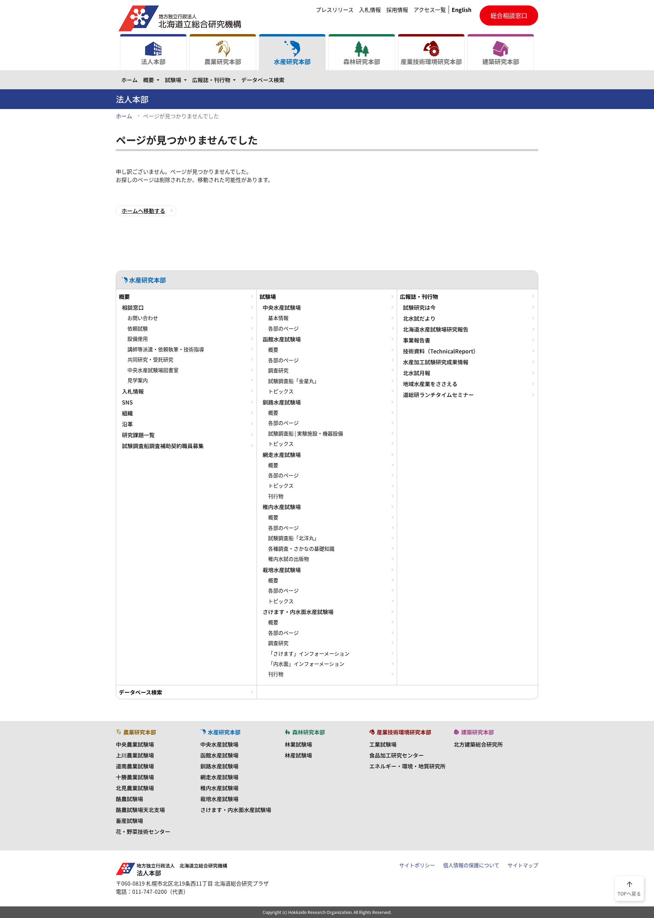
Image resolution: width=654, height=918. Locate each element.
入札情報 (370, 9)
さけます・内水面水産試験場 (298, 612)
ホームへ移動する (143, 210)
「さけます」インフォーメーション (308, 653)
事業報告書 (416, 340)
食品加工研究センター (396, 755)
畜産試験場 (129, 820)
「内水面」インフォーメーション (306, 664)
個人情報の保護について (471, 865)
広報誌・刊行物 (215, 79)
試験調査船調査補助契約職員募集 (163, 446)
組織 (127, 413)
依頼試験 (137, 328)
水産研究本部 (292, 61)
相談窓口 (133, 307)
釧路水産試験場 (282, 402)
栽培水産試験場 (282, 570)
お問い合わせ (142, 318)
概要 (152, 79)
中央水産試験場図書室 (152, 370)
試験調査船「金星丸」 (293, 381)
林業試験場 (298, 744)
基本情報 (278, 318)
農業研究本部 (222, 61)
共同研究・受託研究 (150, 359)
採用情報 (397, 9)
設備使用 (137, 338)
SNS (127, 402)
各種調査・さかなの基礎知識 (301, 548)
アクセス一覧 (430, 9)
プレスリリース (335, 9)
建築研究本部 (500, 61)
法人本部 (153, 61)
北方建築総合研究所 (478, 744)
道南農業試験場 (135, 766)
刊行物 (275, 496)
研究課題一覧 (138, 435)
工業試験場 (382, 744)
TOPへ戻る (629, 888)
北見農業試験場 (135, 788)
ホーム (129, 80)
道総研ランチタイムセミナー (438, 395)
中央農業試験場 (135, 744)
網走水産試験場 (282, 454)
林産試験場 (298, 755)
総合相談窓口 (508, 15)
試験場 (177, 79)
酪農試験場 (129, 799)
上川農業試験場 (135, 755)
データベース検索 (262, 80)
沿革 (127, 424)
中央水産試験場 (282, 307)
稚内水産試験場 (282, 507)
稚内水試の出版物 (288, 559)
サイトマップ (523, 865)
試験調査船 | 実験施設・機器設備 (305, 433)
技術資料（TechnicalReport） (441, 351)
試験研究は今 (419, 307)
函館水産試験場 (282, 339)
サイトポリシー (417, 865)
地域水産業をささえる (430, 384)
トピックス (281, 391)
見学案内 (137, 380)
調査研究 (278, 370)
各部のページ (283, 328)
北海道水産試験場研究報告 (435, 329)
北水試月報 (416, 373)
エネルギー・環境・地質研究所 (407, 766)
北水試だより (419, 318)
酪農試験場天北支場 (140, 810)
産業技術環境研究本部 (431, 61)
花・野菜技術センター (143, 831)
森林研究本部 (361, 61)
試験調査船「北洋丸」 (293, 538)
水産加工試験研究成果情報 (435, 362)
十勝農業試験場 (135, 777)
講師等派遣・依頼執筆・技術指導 (165, 349)
